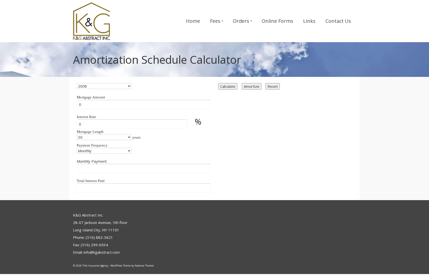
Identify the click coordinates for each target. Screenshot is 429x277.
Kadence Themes (144, 265)
